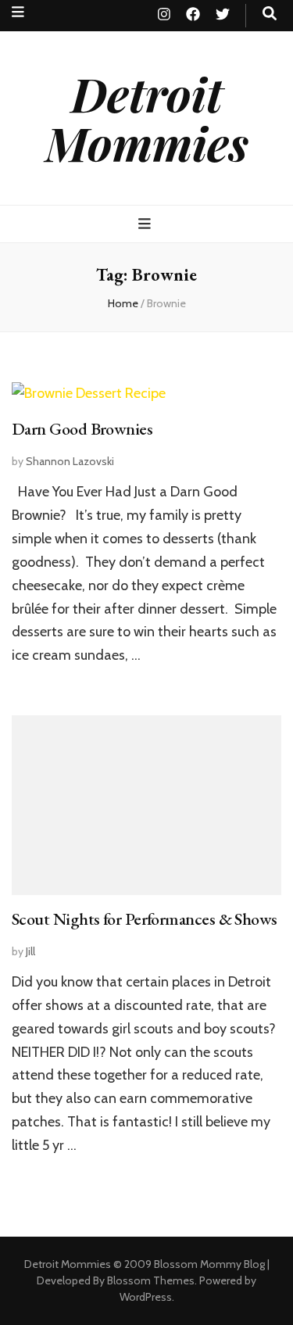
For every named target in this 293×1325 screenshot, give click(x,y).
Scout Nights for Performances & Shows (144, 919)
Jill (30, 951)
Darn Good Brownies (82, 428)
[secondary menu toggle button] (18, 12)
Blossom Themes (151, 1280)
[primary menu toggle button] (146, 224)
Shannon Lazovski (70, 461)
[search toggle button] (270, 13)
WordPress (146, 1297)
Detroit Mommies (146, 118)
